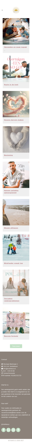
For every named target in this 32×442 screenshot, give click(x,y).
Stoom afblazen (11, 228)
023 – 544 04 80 (9, 371)
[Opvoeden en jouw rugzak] (16, 31)
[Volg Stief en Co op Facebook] (3, 430)
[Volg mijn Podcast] (18, 430)
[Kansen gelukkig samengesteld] (16, 175)
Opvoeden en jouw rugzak (15, 47)
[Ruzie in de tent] (16, 69)
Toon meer (16, 346)
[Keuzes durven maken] (16, 104)
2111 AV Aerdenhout (10, 366)
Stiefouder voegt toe (13, 263)
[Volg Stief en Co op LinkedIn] (8, 430)
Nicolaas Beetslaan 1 (10, 364)
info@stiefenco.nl (9, 369)
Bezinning (8, 155)
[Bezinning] (16, 139)
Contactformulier (9, 373)
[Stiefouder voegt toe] (16, 247)
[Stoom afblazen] (16, 212)
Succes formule (11, 336)
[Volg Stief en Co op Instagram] (13, 430)
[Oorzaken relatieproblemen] (16, 283)
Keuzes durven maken (14, 120)
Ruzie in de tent (11, 85)
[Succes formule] (16, 320)
